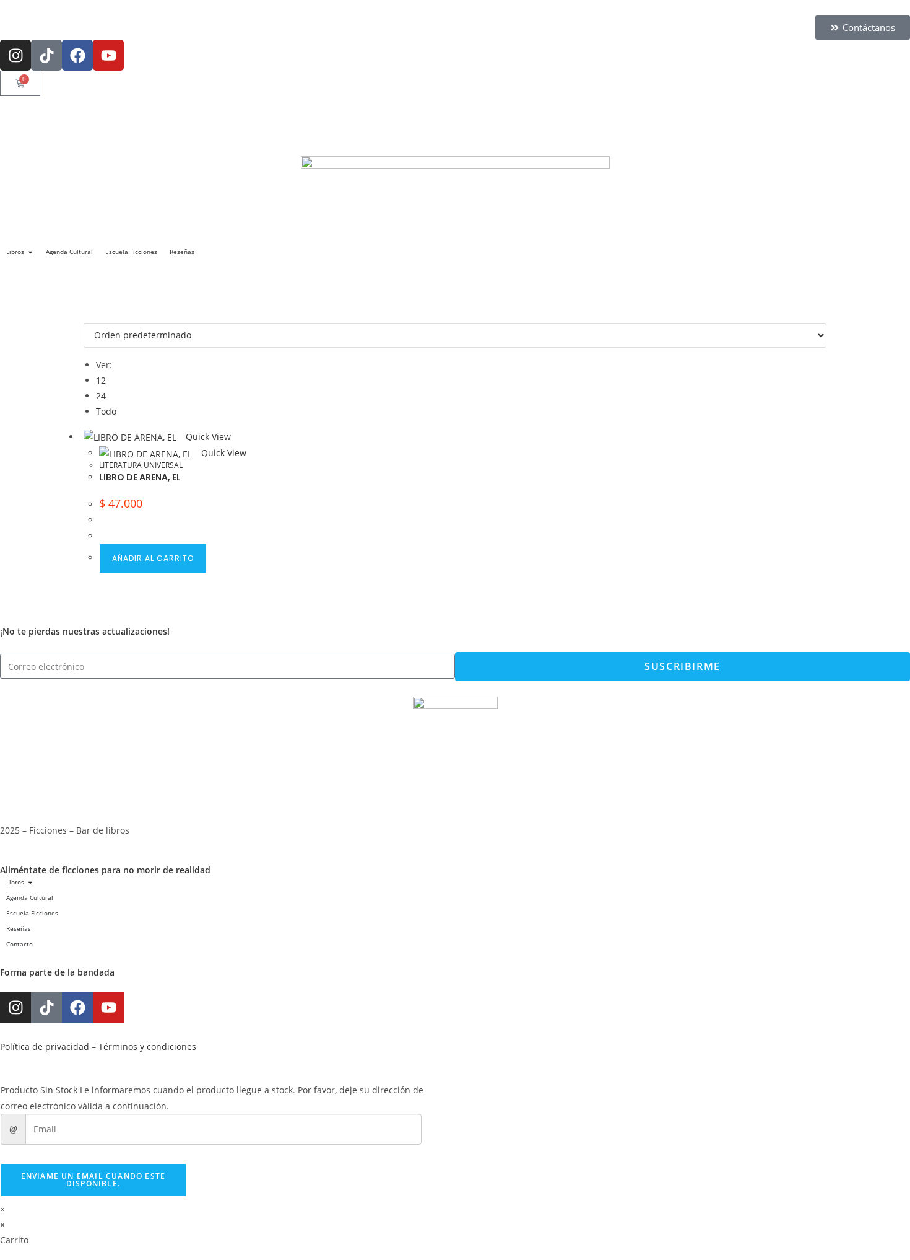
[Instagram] (15, 55)
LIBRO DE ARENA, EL (140, 477)
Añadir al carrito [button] (153, 558)
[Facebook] (77, 55)
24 (101, 396)
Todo (106, 411)
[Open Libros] (30, 252)
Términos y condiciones (147, 1046)
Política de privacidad (44, 1046)
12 (101, 380)
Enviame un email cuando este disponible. (93, 1180)
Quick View (207, 437)
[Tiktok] (46, 55)
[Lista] (93, 315)
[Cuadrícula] (87, 315)
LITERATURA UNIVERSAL (141, 465)
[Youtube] (108, 55)
